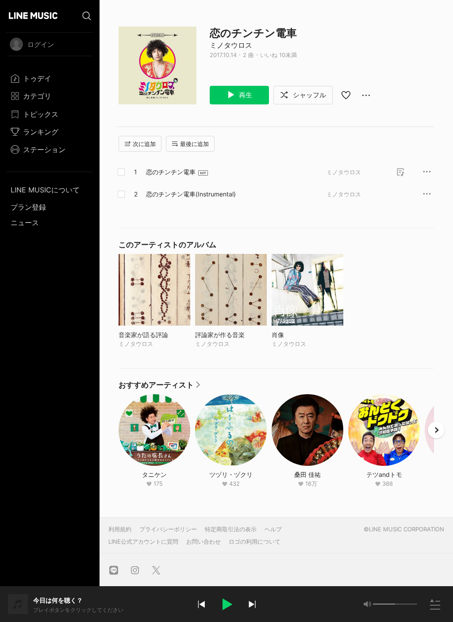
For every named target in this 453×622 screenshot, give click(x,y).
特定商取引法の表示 (231, 529)
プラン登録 (28, 207)
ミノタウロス (231, 45)
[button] (226, 604)
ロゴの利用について (254, 541)
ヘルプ (273, 529)
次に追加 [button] (144, 143)
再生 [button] (244, 95)
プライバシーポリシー (168, 529)
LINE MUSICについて (45, 189)
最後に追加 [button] (194, 143)
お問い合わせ (203, 541)
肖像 (296, 334)
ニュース (25, 222)
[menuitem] (50, 78)
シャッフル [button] (308, 95)
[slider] (384, 604)
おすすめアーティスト (160, 387)
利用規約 (119, 529)
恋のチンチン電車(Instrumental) (191, 194)
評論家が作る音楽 (231, 334)
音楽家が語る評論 (154, 334)
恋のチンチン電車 (171, 172)
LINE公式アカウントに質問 (143, 541)
